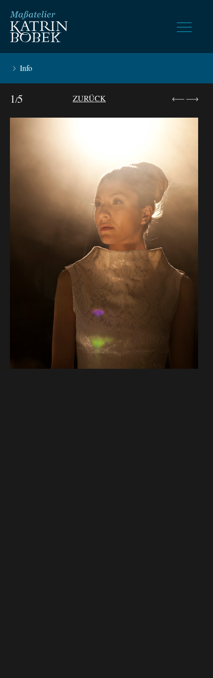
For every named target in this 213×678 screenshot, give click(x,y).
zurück (89, 98)
